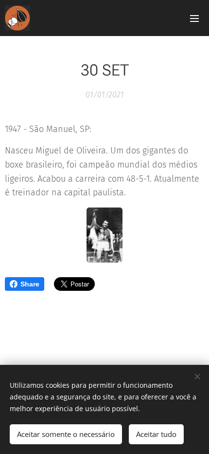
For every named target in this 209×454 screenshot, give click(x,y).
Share (29, 284)
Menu (194, 18)
